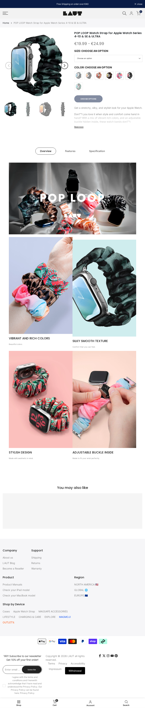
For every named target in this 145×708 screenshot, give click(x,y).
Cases (6, 611)
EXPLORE (50, 616)
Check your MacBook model (19, 595)
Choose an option (84, 58)
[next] (64, 65)
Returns (35, 563)
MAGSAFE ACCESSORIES (53, 611)
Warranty (36, 568)
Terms (51, 663)
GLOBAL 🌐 (81, 589)
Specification (97, 151)
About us (8, 557)
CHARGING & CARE (30, 616)
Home (6, 22)
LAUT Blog (9, 563)
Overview (45, 151)
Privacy (63, 663)
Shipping (36, 557)
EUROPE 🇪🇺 (81, 595)
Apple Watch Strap (24, 611)
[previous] (8, 65)
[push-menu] (5, 13)
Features (70, 151)
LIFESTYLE (9, 616)
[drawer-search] (124, 13)
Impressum (55, 668)
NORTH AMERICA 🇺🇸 (86, 584)
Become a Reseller (13, 568)
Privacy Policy (27, 693)
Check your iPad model (16, 589)
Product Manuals (12, 584)
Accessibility (78, 663)
